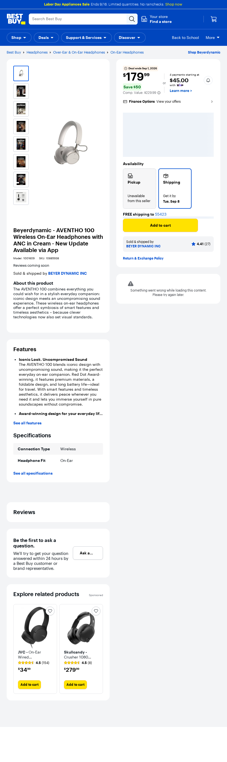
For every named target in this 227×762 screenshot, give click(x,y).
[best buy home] (16, 19)
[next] (98, 648)
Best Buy (14, 52)
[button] (156, 19)
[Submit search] (132, 19)
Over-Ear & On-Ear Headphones (79, 52)
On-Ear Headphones (127, 52)
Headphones (37, 52)
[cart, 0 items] (213, 19)
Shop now (173, 4)
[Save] (206, 227)
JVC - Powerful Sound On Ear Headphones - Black (167, 342)
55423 (160, 214)
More (210, 37)
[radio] (139, 188)
